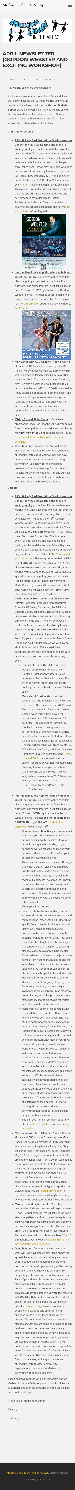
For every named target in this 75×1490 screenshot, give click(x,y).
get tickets (21, 308)
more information (29, 303)
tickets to (53, 822)
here (24, 184)
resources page (34, 1306)
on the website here (40, 1124)
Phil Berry (52, 79)
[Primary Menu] (69, 5)
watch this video (50, 1190)
